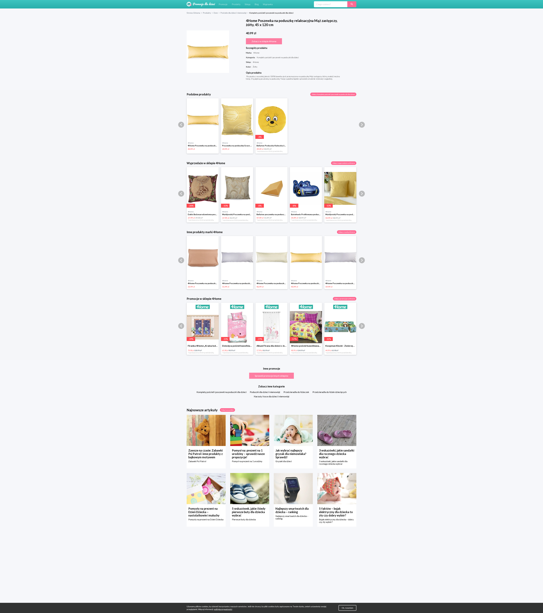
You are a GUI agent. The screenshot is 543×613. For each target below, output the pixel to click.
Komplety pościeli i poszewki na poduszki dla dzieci (221, 392)
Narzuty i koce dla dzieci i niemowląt (271, 396)
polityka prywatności (223, 609)
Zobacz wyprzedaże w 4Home (343, 163)
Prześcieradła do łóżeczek (296, 392)
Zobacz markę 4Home (346, 232)
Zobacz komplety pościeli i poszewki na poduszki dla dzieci (333, 94)
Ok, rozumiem (347, 608)
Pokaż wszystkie (227, 410)
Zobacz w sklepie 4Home (264, 41)
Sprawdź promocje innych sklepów (271, 375)
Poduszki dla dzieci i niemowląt (265, 392)
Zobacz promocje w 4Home (344, 299)
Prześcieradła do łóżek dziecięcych (330, 392)
